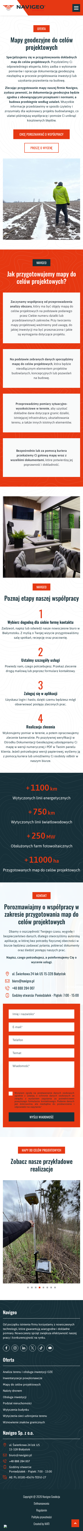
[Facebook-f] (6, 1348)
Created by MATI (41, 1524)
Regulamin (41, 1510)
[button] (28, 1287)
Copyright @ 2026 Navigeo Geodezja (41, 1496)
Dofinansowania (41, 1503)
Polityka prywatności (41, 1517)
